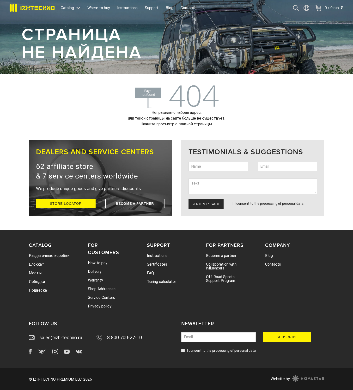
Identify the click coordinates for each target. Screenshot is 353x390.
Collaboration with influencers (221, 266)
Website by (280, 379)
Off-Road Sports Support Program (220, 279)
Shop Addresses (102, 289)
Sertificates (157, 264)
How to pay (97, 263)
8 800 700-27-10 (124, 337)
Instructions (127, 8)
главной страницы (195, 124)
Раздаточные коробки (49, 255)
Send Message (206, 204)
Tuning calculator (161, 281)
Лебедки (37, 281)
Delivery (95, 271)
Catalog (40, 245)
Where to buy (98, 8)
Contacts (188, 8)
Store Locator (66, 203)
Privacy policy (99, 306)
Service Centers (101, 297)
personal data (293, 203)
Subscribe (287, 337)
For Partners (224, 245)
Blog (169, 8)
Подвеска (38, 290)
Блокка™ (36, 264)
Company (277, 245)
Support (151, 8)
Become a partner (135, 203)
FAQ (150, 273)
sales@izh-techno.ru (60, 337)
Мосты (35, 273)
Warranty (95, 280)
